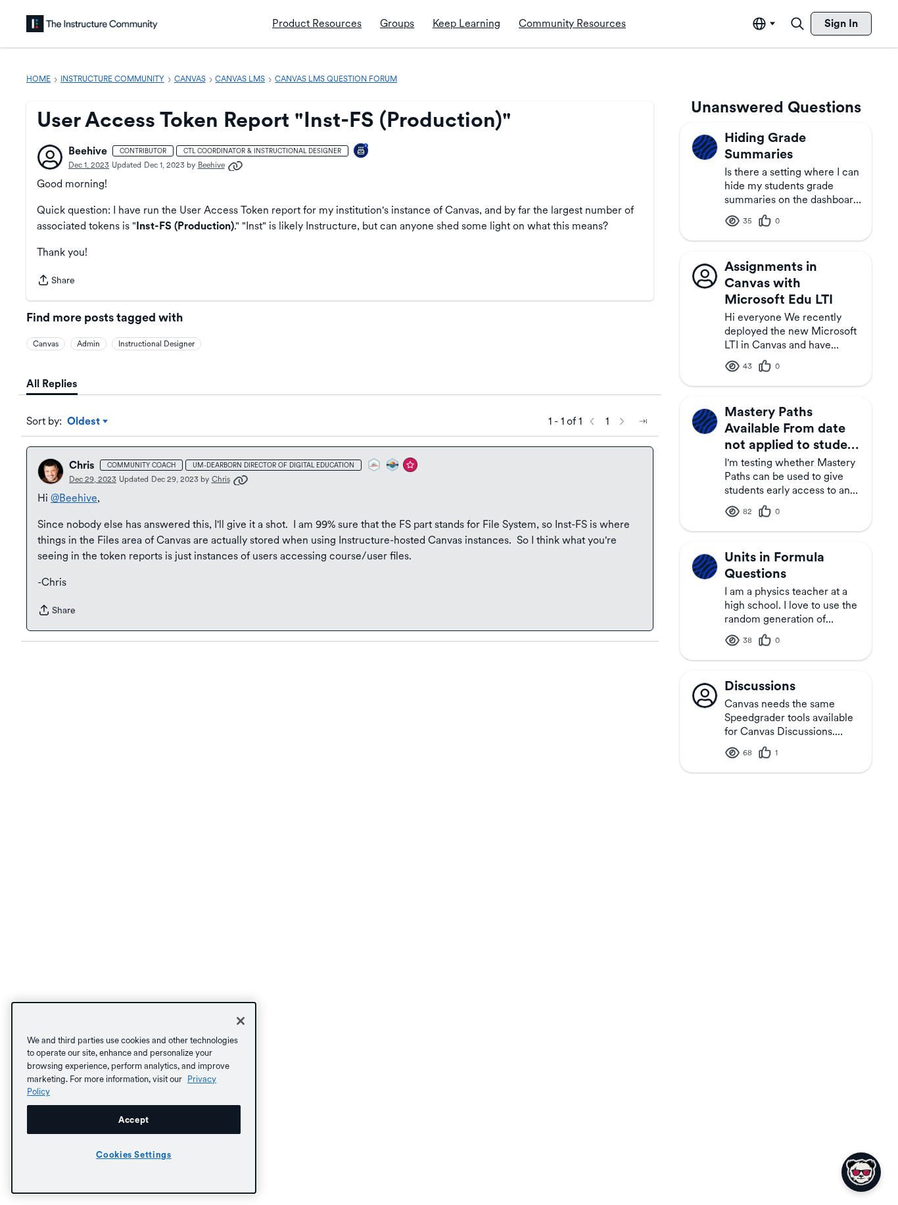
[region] (134, 1097)
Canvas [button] (46, 343)
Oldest (84, 422)
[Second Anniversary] (361, 151)
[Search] (797, 23)
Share (56, 281)
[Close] (240, 1020)
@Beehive (74, 498)
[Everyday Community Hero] (411, 466)
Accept (133, 1119)
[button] (50, 157)
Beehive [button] (87, 151)
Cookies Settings (134, 1154)
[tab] (51, 384)
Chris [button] (82, 465)
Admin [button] (88, 343)
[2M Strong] (375, 466)
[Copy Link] (235, 165)
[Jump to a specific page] (642, 421)
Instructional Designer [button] (156, 343)
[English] (92, 23)
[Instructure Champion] (393, 466)
